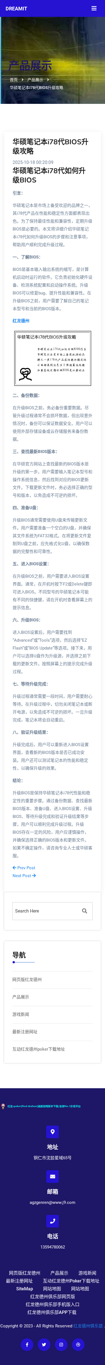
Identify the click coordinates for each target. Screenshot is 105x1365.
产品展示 (20, 997)
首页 (14, 79)
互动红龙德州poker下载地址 (38, 1049)
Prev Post (25, 867)
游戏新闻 (20, 1014)
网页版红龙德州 (27, 979)
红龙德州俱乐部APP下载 (51, 1312)
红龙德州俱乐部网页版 (52, 1296)
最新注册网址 (25, 1031)
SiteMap (24, 1288)
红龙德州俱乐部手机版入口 (53, 1304)
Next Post (22, 875)
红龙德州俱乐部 (88, 1326)
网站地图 (52, 1288)
